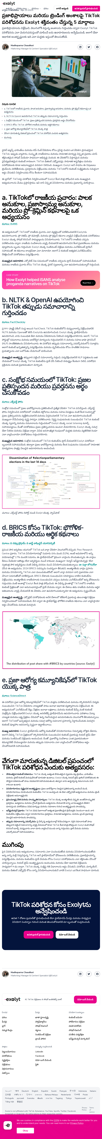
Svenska (30, 1098)
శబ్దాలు (38, 1030)
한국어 (29, 1094)
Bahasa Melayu (51, 1094)
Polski (85, 1094)
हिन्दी (72, 1091)
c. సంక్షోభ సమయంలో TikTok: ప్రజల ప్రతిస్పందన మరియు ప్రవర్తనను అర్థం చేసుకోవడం (39, 120)
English (35, 1091)
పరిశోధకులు (7, 1055)
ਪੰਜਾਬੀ (77, 1094)
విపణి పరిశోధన (75, 1026)
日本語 (8, 1094)
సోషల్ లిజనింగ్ (41, 1026)
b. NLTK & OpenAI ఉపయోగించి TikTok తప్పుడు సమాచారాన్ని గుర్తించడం (36, 116)
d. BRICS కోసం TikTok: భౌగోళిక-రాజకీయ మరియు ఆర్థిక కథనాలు (31, 124)
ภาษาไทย (49, 1098)
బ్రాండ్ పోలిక (40, 1038)
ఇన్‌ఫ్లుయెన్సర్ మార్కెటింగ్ (79, 1038)
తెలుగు (40, 1098)
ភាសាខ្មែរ (18, 1094)
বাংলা (17, 1091)
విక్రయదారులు (8, 1068)
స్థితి (37, 1064)
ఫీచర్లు (4, 1021)
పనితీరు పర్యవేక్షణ (76, 1034)
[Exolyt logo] (8, 4)
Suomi (53, 1091)
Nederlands (66, 1094)
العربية (8, 1091)
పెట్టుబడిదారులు (9, 1051)
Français (63, 1091)
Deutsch (25, 1091)
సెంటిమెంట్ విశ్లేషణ (43, 1034)
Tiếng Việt (9, 1101)
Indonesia (83, 1091)
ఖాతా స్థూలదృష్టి (41, 1017)
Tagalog (59, 1098)
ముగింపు (8, 137)
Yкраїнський (80, 1098)
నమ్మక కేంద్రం (7, 1030)
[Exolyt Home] (13, 999)
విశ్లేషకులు (6, 1064)
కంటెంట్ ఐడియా (75, 1017)
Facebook (39, 1055)
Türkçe (69, 1098)
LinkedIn (39, 1051)
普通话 (20, 1101)
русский (20, 1098)
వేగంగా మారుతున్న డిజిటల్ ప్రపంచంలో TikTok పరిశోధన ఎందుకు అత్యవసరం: (36, 133)
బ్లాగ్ (3, 1026)
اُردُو (90, 1098)
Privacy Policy (84, 1109)
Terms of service (91, 1110)
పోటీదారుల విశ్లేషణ (77, 1021)
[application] (51, 1126)
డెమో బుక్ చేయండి (43, 1060)
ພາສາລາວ (38, 1094)
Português (9, 1098)
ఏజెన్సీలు (6, 1073)
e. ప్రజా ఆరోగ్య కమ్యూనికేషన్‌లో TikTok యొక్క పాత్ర (26, 129)
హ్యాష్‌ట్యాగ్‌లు (41, 1021)
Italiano (93, 1091)
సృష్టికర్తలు (6, 1060)
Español (44, 1091)
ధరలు (46, 8)
